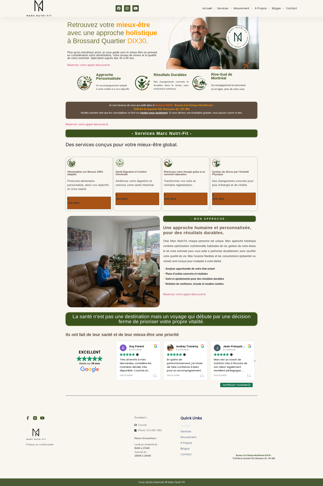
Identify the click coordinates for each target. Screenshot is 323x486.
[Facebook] (118, 8)
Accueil (207, 8)
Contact (291, 8)
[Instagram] (127, 8)
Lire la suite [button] (126, 375)
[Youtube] (135, 8)
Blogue (276, 8)
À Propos (261, 8)
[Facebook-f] (28, 418)
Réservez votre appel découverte (88, 65)
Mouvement (241, 8)
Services (222, 8)
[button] (254, 360)
